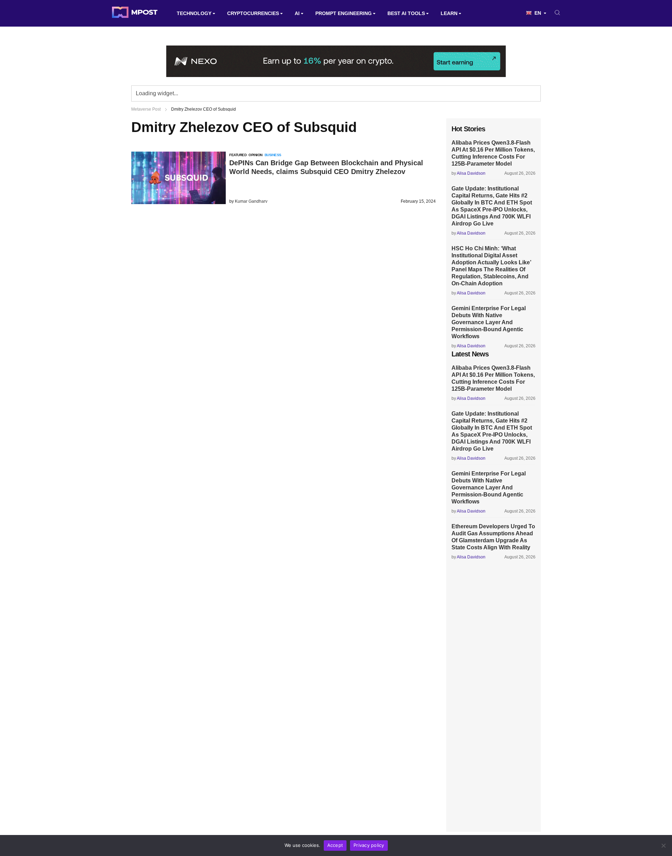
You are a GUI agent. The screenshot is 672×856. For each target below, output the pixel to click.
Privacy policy (369, 845)
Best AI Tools (406, 13)
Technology (194, 13)
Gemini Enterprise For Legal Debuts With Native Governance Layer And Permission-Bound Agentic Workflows (488, 322)
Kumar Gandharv (251, 201)
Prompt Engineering (343, 13)
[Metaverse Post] (135, 13)
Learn (449, 13)
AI (297, 13)
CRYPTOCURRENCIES (253, 13)
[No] (663, 845)
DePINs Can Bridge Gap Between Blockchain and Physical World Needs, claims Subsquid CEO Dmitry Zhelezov (326, 167)
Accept (335, 845)
